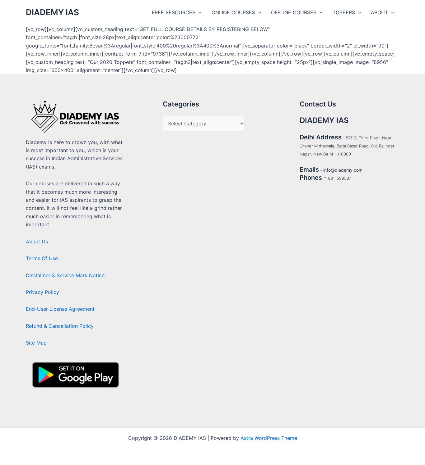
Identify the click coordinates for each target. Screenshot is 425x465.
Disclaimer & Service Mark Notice (65, 275)
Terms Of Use (42, 258)
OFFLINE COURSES (293, 12)
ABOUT (379, 12)
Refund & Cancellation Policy (60, 326)
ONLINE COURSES (233, 12)
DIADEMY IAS (52, 12)
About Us (37, 241)
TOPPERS (344, 12)
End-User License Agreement (60, 309)
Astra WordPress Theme (269, 438)
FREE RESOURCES (173, 12)
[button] (198, 12)
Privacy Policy (42, 292)
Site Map (36, 343)
